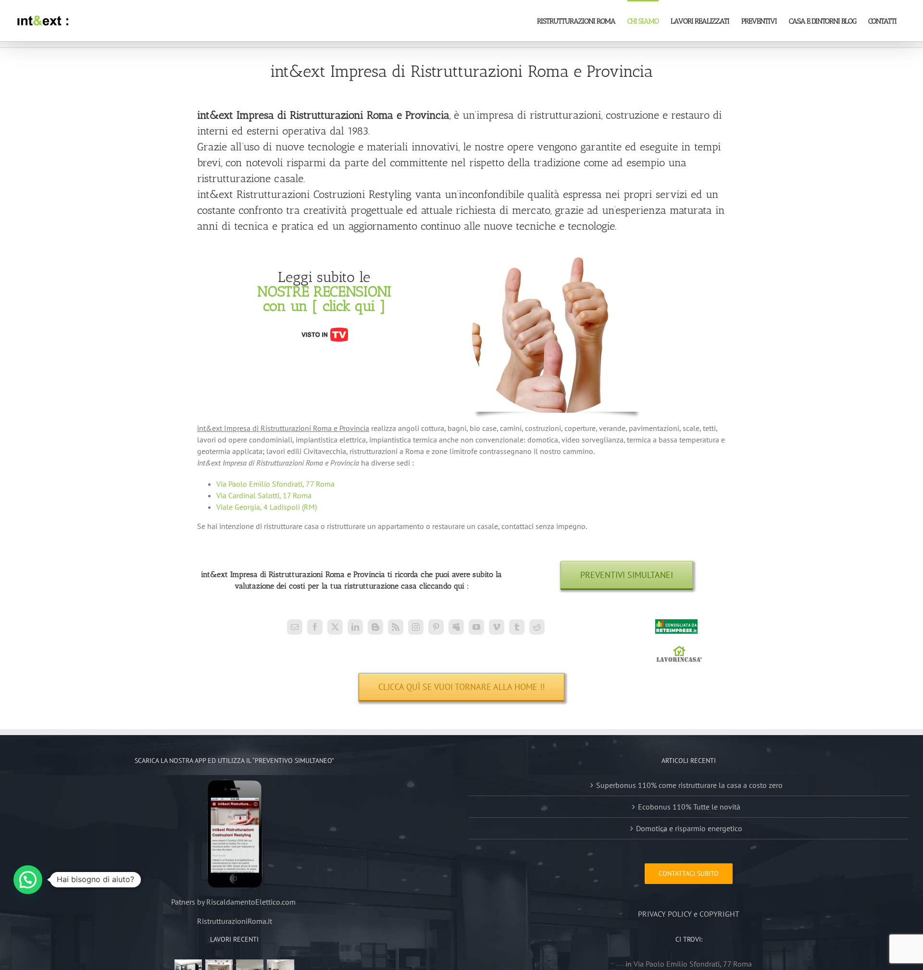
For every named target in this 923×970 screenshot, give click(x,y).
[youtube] (476, 627)
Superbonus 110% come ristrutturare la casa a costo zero (689, 785)
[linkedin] (355, 627)
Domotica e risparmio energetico (689, 828)
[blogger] (375, 627)
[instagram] (416, 627)
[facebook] (315, 627)
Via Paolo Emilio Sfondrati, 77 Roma (275, 484)
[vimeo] (496, 627)
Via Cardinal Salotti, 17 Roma (264, 495)
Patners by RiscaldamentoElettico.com (234, 902)
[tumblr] (516, 627)
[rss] (395, 627)
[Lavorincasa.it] (679, 650)
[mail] (294, 627)
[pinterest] (436, 627)
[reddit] (537, 627)
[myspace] (456, 627)
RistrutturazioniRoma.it (234, 921)
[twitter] (335, 627)
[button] (27, 879)
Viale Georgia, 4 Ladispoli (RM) (266, 507)
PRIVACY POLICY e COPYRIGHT (688, 914)
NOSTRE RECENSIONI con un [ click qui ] (324, 299)
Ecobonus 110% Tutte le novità (689, 806)
